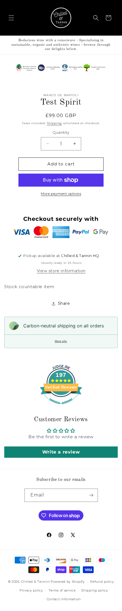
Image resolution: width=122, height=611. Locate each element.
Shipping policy (94, 590)
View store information (61, 270)
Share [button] (64, 303)
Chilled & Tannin (35, 582)
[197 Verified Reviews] (61, 407)
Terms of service (62, 590)
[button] (11, 18)
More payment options (61, 193)
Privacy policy (31, 590)
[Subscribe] (91, 495)
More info (61, 341)
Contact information (64, 599)
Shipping (54, 123)
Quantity (60, 132)
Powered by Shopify (68, 582)
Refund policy (102, 582)
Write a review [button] (61, 452)
